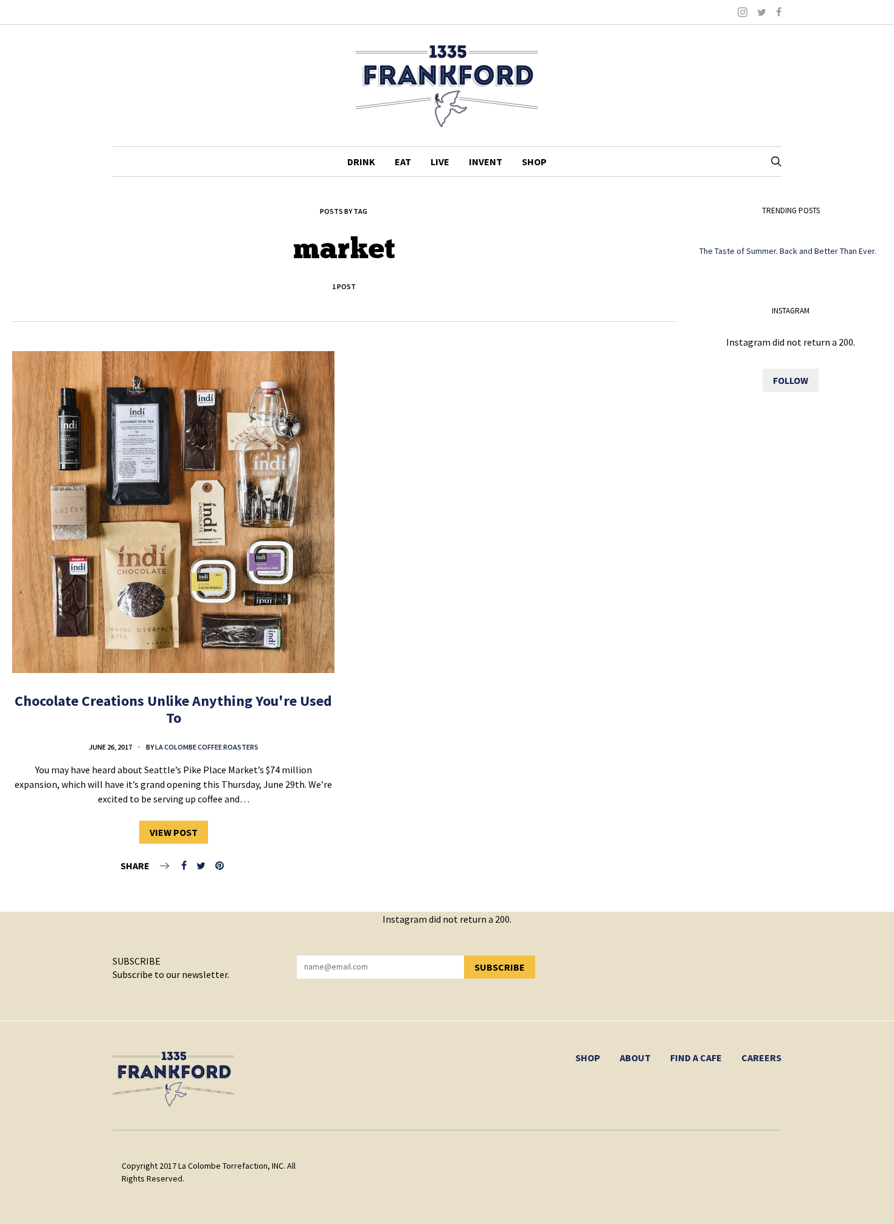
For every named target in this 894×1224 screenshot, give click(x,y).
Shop (534, 162)
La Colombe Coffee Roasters (206, 746)
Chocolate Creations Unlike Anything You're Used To (173, 709)
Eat (403, 162)
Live (440, 162)
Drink (361, 162)
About (635, 1057)
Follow (790, 380)
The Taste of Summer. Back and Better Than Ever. (787, 250)
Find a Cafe (696, 1057)
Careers (761, 1057)
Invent (485, 162)
